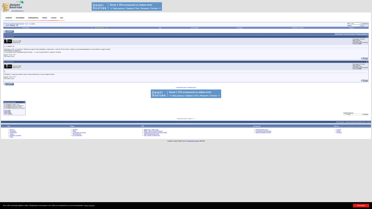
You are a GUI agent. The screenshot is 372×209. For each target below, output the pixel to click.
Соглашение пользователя (263, 131)
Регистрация (25, 27)
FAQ (61, 17)
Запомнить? (365, 23)
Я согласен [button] (361, 205)
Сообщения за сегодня (297, 27)
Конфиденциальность (262, 129)
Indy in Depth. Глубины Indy (152, 135)
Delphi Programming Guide (151, 134)
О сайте (338, 129)
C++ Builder (32, 23)
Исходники (20, 17)
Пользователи (195, 27)
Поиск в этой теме (349, 34)
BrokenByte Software (193, 141)
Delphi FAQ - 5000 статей (151, 129)
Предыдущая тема (181, 87)
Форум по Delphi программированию (15, 23)
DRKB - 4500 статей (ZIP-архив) (153, 131)
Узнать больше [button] (89, 205)
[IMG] (5, 112)
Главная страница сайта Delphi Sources (355, 121)
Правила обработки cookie (263, 132)
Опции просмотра (361, 34)
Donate (338, 131)
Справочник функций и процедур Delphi (155, 132)
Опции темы (338, 34)
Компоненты (33, 17)
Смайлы (6, 111)
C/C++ (26, 23)
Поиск (44, 17)
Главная (8, 17)
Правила (75, 129)
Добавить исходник (15, 135)
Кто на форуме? (77, 135)
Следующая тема (191, 87)
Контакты (339, 132)
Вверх (368, 121)
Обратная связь (340, 121)
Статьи (53, 17)
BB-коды (6, 110)
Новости (12, 129)
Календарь (240, 27)
